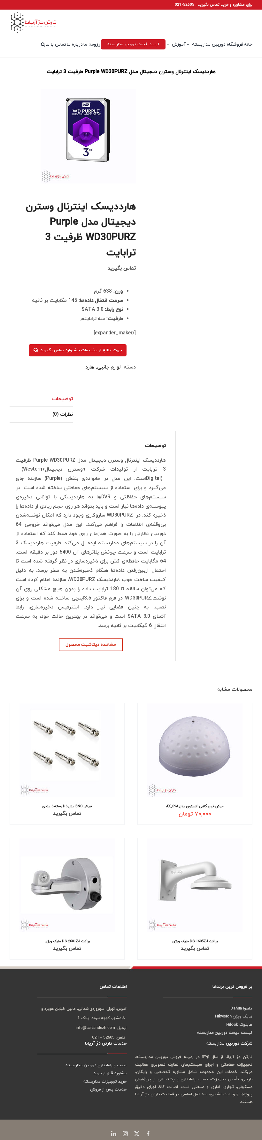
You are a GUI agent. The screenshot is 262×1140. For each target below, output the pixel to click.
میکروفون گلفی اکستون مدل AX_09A (195, 806)
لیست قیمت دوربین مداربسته (224, 1033)
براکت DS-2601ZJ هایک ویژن (67, 941)
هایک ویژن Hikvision (233, 1016)
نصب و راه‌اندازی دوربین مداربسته (96, 1065)
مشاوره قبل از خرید (110, 1073)
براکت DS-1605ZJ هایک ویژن (195, 941)
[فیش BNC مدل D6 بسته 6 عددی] (67, 750)
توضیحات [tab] (62, 398)
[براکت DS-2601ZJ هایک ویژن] (67, 885)
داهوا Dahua (241, 1008)
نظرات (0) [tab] (62, 414)
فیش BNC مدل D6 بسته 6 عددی (67, 806)
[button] (43, 44)
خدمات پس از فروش (108, 1089)
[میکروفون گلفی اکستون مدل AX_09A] (195, 750)
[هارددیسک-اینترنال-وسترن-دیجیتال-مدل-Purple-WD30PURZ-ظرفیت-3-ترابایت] (77, 136)
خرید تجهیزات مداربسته (105, 1081)
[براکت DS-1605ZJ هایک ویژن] (195, 885)
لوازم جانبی (109, 367)
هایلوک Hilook (239, 1025)
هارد (89, 367)
